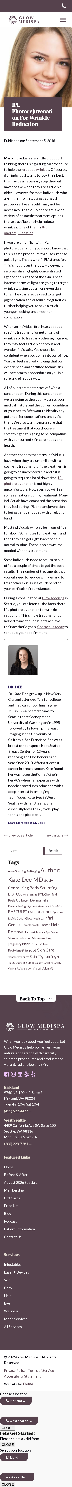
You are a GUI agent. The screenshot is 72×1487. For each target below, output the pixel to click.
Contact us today (50, 626)
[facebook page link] (7, 1074)
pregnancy (14, 944)
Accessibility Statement (22, 1376)
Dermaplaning (17, 906)
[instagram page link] (13, 1074)
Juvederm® (30, 925)
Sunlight (39, 963)
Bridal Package (29, 894)
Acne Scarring (17, 871)
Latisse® (30, 932)
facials (12, 918)
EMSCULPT (17, 912)
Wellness (11, 1311)
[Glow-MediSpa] (23, 19)
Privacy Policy (15, 1370)
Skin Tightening (43, 956)
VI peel (37, 968)
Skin (7, 1280)
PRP (25, 944)
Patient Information (19, 1229)
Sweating (48, 963)
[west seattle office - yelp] (26, 1074)
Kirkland (15, 1401)
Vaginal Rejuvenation (20, 968)
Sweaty (57, 963)
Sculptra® (31, 950)
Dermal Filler (40, 900)
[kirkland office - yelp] (33, 1074)
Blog (7, 1213)
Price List (11, 1205)
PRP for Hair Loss (38, 944)
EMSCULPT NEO (40, 912)
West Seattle (18, 1421)
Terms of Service (41, 1370)
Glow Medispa (53, 598)
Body (8, 1288)
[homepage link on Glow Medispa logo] (36, 1027)
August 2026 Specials (20, 1182)
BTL (41, 894)
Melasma (56, 932)
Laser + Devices (16, 1272)
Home (9, 1167)
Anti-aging (33, 871)
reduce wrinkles (36, 169)
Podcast (10, 1221)
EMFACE (56, 906)
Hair (7, 1295)
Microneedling (42, 938)
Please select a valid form (19, 1436)
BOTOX (15, 894)
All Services (13, 1326)
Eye (7, 1303)
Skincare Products (18, 957)
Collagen (22, 900)
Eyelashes (58, 912)
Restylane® (16, 950)
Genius (21, 918)
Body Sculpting (43, 887)
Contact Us (12, 1237)
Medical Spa (43, 932)
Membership (14, 1190)
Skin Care (45, 950)
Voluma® (48, 968)
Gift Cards (12, 1198)
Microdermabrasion (19, 938)
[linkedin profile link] (20, 1074)
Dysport (31, 906)
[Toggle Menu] (63, 20)
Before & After (16, 1174)
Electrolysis (43, 906)
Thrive (27, 1384)
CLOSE (8, 1428)
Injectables (12, 1264)
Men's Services (15, 1319)
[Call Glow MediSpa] (64, 6)
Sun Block (28, 962)
